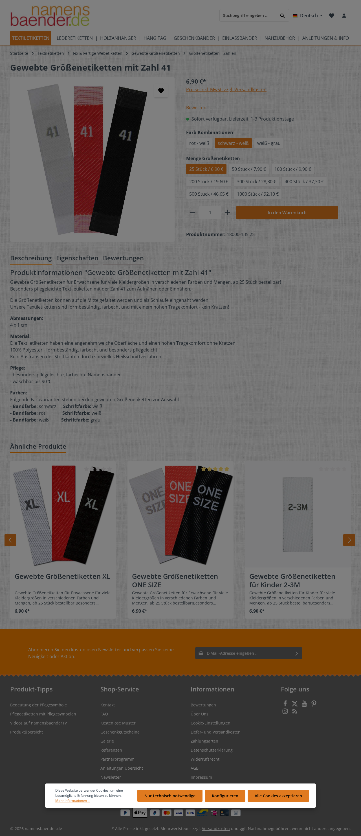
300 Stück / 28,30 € (256, 181)
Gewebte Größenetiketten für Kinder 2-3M (292, 580)
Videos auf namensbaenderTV (38, 723)
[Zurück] (10, 540)
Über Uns (199, 714)
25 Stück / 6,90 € (206, 169)
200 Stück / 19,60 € (208, 181)
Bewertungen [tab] (123, 258)
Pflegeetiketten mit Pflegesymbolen (43, 714)
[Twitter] (295, 705)
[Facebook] (285, 705)
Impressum (201, 777)
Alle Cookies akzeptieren (278, 795)
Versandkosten (216, 828)
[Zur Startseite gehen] (50, 16)
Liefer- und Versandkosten (216, 732)
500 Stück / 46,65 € (208, 194)
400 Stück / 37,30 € (304, 181)
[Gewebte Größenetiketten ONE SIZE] (180, 514)
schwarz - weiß (233, 143)
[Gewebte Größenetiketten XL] (63, 514)
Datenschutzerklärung (212, 750)
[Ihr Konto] (344, 15)
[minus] (192, 212)
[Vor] (349, 540)
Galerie (107, 741)
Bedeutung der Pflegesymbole (38, 705)
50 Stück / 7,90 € (249, 169)
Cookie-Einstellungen (210, 723)
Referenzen (111, 750)
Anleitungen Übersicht (121, 768)
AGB (195, 768)
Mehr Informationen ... (72, 800)
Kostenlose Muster (118, 723)
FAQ (104, 714)
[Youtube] (305, 705)
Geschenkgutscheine (120, 732)
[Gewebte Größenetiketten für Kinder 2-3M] (298, 514)
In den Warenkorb (287, 212)
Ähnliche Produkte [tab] (38, 446)
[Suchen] (282, 15)
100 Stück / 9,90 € (292, 169)
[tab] (31, 258)
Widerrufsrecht (205, 759)
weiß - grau (269, 143)
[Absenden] (296, 653)
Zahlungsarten (204, 741)
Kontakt (107, 705)
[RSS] (295, 712)
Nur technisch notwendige (169, 795)
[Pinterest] (314, 705)
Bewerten (196, 107)
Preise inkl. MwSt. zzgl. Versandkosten (226, 89)
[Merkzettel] (331, 15)
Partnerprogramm (117, 759)
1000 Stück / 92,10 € (258, 194)
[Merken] (161, 90)
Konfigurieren (225, 795)
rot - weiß (199, 143)
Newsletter (110, 777)
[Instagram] (285, 712)
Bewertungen (203, 705)
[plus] (227, 212)
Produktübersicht (26, 732)
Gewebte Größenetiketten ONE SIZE (175, 580)
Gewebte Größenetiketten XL (62, 576)
